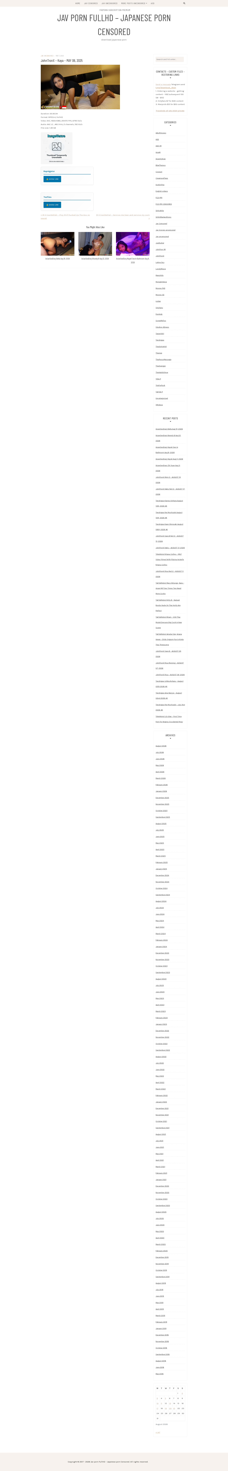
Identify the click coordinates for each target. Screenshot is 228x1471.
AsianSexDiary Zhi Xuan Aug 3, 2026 (168, 468)
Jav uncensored (47, 56)
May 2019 (159, 1303)
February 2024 (162, 940)
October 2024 (161, 888)
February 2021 (161, 1173)
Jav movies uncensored (165, 230)
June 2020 (160, 1225)
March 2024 (161, 934)
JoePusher (160, 243)
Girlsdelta (160, 211)
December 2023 (162, 953)
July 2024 (160, 908)
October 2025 (161, 811)
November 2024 (162, 882)
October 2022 (161, 1044)
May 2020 (160, 1231)
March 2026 (161, 778)
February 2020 (162, 1251)
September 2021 (162, 1128)
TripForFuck (160, 385)
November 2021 (162, 1115)
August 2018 (161, 1361)
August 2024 (161, 901)
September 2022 (163, 1050)
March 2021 (160, 1167)
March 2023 (161, 1011)
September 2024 (163, 895)
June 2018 (160, 1367)
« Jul (158, 1432)
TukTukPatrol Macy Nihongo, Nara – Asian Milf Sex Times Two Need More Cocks (170, 588)
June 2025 (160, 837)
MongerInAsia (161, 282)
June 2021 (160, 1147)
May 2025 (160, 843)
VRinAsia (159, 405)
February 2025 (162, 862)
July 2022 (160, 1063)
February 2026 (162, 785)
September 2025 (163, 817)
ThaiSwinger (161, 366)
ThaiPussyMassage (163, 360)
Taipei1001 (160, 334)
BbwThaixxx (161, 165)
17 (157, 1408)
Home (77, 3)
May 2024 (160, 921)
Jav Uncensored (110, 3)
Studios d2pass (162, 327)
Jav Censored (91, 3)
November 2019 (162, 1264)
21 (174, 1408)
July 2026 (160, 752)
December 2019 (162, 1257)
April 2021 (160, 1160)
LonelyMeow (161, 269)
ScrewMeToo (161, 321)
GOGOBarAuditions (163, 217)
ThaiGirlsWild (161, 347)
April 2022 (160, 1083)
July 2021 (159, 1141)
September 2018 (163, 1354)
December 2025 (162, 798)
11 (161, 1403)
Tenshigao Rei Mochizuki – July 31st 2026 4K (170, 707)
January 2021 (161, 1180)
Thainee (159, 353)
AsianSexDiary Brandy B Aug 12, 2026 (95, 258)
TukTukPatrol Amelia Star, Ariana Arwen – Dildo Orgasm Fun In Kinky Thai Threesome (170, 639)
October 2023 (161, 966)
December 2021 (162, 1108)
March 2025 (161, 856)
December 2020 (162, 1186)
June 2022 (160, 1070)
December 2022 (162, 1031)
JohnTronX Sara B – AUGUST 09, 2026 (168, 653)
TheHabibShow (162, 372)
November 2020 (162, 1193)
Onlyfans (159, 308)
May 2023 (160, 998)
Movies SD (160, 295)
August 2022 (161, 1057)
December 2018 (162, 1335)
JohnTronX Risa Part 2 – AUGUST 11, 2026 (170, 574)
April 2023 (160, 1005)
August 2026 (161, 746)
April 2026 (160, 772)
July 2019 (159, 1290)
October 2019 (161, 1270)
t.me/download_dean (166, 88)
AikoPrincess (161, 133)
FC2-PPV (159, 198)
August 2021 (161, 1134)
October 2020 (161, 1199)
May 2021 (159, 1154)
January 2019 (161, 1329)
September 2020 (163, 1206)
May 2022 (160, 1076)
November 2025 (162, 804)
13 (170, 1403)
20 (170, 1408)
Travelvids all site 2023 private (170, 111)
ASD (153, 3)
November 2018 (162, 1341)
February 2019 (161, 1322)
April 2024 (160, 927)
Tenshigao (160, 340)
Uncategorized (162, 398)
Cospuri (159, 172)
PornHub (159, 314)
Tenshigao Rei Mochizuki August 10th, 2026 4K (169, 515)
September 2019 (162, 1277)
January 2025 (161, 869)
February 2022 (162, 1095)
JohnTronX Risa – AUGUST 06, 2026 (170, 675)
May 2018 (159, 1374)
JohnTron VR (161, 249)
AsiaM (158, 152)
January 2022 (161, 1102)
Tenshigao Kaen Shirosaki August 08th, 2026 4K (169, 527)
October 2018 (161, 1348)
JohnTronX (160, 256)
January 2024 (161, 947)
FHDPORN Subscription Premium (115, 10)
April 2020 (160, 1238)
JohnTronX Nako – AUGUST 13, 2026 (170, 548)
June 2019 (160, 1296)
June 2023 (160, 992)
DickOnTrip (160, 185)
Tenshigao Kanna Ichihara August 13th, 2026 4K (169, 503)
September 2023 (163, 972)
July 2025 (160, 830)
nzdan (158, 301)
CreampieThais (162, 178)
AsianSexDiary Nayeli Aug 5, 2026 (169, 459)
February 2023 (162, 1018)
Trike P (158, 379)
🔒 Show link (52, 179)
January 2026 (161, 791)
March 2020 (161, 1244)
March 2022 (161, 1089)
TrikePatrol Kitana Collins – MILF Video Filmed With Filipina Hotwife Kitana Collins (170, 559)
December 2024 (162, 875)
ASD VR (159, 146)
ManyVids (159, 275)
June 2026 (160, 759)
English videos (162, 191)
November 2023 (162, 960)
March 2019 (160, 1316)
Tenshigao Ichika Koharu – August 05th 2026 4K (169, 683)
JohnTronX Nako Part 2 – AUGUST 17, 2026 (170, 491)
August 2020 (161, 1212)
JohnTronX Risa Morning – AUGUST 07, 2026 (170, 665)
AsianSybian (161, 159)
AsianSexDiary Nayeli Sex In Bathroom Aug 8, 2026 (167, 450)
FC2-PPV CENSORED (164, 204)
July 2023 (160, 985)
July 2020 (160, 1218)
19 (166, 1408)
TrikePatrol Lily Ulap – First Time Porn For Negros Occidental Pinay (169, 719)
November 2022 (162, 1037)
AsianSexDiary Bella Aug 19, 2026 (57, 258)
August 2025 (161, 824)
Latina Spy (160, 262)
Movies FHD (160, 288)
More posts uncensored (133, 3)
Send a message (163, 84)
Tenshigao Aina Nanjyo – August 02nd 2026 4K (169, 695)
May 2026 (160, 765)
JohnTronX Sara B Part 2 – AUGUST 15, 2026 (170, 538)
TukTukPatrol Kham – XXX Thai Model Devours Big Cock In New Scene (169, 622)
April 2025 (160, 849)
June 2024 (160, 914)
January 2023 (161, 1024)
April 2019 (160, 1309)
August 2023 (161, 979)
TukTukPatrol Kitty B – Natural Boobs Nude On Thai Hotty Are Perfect (168, 605)
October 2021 (161, 1121)
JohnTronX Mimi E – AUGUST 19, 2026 (168, 480)
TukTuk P (159, 392)
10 (157, 1403)
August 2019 (161, 1283)
